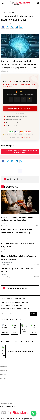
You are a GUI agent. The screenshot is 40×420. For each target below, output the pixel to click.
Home (4, 12)
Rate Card (3, 375)
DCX (1, 383)
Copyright (3, 391)
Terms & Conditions (6, 403)
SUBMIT (33, 314)
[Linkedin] (25, 329)
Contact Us (3, 371)
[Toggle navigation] (2, 3)
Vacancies (3, 379)
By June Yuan (5, 23)
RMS (1, 395)
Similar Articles (14, 179)
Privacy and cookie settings (8, 406)
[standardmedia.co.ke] (20, 3)
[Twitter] (15, 329)
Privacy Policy (4, 399)
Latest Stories (11, 186)
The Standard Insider (16, 288)
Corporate (3, 367)
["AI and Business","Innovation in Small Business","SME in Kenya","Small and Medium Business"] (20, 151)
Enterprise (11, 12)
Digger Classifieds (15, 351)
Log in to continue (25, 137)
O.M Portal (3, 387)
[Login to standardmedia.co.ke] (37, 3)
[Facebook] (6, 329)
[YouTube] (34, 329)
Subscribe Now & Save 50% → (20, 108)
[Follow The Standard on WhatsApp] (33, 413)
